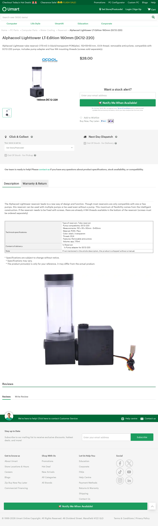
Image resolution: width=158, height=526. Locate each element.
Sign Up (137, 9)
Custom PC (133, 2)
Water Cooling (47, 30)
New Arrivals (48, 472)
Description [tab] (11, 183)
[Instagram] (120, 483)
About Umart (11, 461)
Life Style (35, 23)
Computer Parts (29, 30)
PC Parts (14, 30)
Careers (8, 472)
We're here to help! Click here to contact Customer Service (48, 418)
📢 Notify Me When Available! (118, 102)
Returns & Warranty (89, 488)
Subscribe (142, 437)
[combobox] (79, 17)
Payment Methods (88, 482)
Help (153, 2)
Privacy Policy (143, 518)
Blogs (145, 2)
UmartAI (59, 23)
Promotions (99, 2)
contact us (44, 169)
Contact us (150, 418)
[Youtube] (129, 475)
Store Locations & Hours (17, 466)
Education (83, 23)
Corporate (106, 23)
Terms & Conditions (124, 108)
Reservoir (62, 30)
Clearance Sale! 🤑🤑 (51, 2)
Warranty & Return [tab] (35, 183)
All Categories (49, 477)
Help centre (131, 418)
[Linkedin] (129, 483)
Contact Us (84, 499)
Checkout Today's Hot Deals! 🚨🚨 (20, 2)
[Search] (153, 17)
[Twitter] (129, 466)
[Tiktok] (120, 475)
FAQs (81, 472)
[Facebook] (120, 466)
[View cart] (149, 9)
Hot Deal (46, 466)
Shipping (83, 493)
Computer (12, 23)
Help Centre (85, 477)
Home (4, 30)
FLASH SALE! (69, 2)
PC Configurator (116, 2)
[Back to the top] (152, 506)
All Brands (47, 482)
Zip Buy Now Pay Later (16, 482)
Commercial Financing (16, 488)
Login (129, 9)
